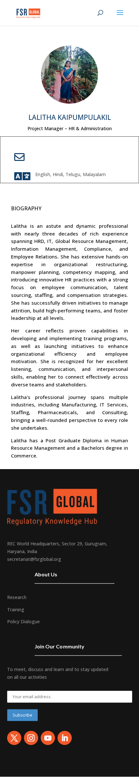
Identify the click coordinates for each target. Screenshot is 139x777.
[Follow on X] (14, 738)
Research (17, 597)
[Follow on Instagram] (31, 738)
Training (15, 609)
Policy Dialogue (23, 621)
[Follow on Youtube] (48, 738)
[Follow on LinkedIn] (65, 738)
